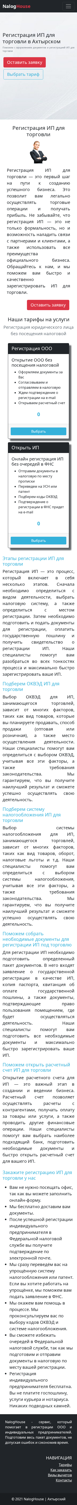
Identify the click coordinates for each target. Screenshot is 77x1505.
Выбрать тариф (23, 74)
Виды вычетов (60, 1475)
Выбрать (38, 431)
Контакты (64, 1480)
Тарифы (65, 1464)
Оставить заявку (24, 62)
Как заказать (61, 1470)
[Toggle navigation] (68, 6)
